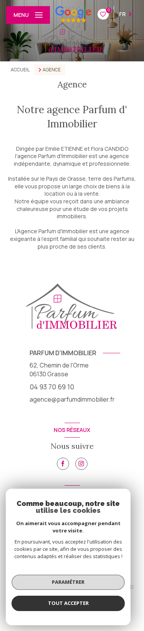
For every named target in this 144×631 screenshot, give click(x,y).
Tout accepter (68, 603)
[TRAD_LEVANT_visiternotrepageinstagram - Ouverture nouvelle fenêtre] (81, 464)
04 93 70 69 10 (52, 386)
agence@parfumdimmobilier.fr (72, 399)
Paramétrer (68, 581)
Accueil (20, 69)
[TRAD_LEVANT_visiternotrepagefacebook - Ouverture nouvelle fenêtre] (63, 464)
